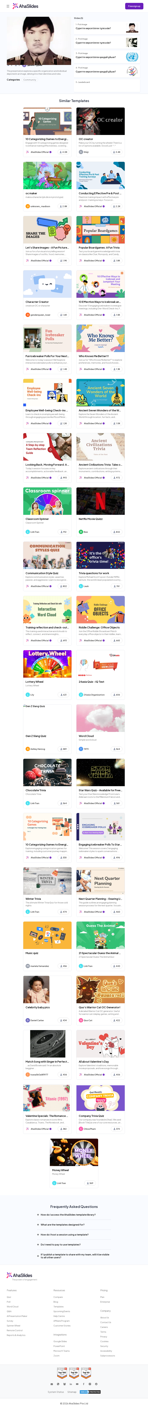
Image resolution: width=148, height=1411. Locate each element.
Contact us (105, 1322)
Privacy (103, 1336)
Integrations (60, 1334)
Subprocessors (107, 1355)
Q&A (9, 1311)
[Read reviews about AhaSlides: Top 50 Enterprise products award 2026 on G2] (86, 1373)
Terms (103, 1331)
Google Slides (60, 1341)
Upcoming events (61, 1311)
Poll (8, 1301)
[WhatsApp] (58, 1384)
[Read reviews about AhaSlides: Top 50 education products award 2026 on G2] (74, 1373)
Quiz (9, 1297)
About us (104, 1317)
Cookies (104, 1341)
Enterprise (105, 1301)
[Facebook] (83, 1384)
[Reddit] (96, 1384)
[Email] (51, 1384)
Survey (10, 1320)
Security (104, 1346)
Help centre (59, 1316)
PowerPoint (59, 1346)
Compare (58, 1297)
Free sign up (134, 6)
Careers (104, 1327)
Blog (55, 1301)
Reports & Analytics (16, 1335)
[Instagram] (90, 1384)
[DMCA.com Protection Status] (90, 1392)
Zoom (56, 1355)
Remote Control (15, 1330)
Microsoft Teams (61, 1351)
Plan (102, 1297)
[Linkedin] (71, 1384)
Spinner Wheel (13, 1325)
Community (29, 79)
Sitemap (71, 1391)
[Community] (64, 1384)
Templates (58, 1306)
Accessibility (106, 1351)
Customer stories (62, 1325)
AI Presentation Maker (17, 1316)
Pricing (104, 1290)
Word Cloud (12, 1306)
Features (12, 1290)
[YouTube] (77, 1384)
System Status (56, 1391)
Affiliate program (61, 1320)
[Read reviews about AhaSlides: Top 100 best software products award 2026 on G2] (62, 1373)
